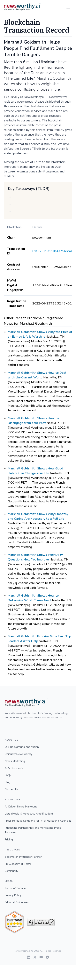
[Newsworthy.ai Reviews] (14, 922)
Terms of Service (15, 888)
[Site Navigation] (68, 7)
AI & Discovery (14, 768)
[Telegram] (47, 957)
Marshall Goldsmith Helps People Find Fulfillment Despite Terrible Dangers (38, 48)
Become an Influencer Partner (23, 857)
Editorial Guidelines (17, 902)
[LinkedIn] (28, 957)
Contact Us (12, 789)
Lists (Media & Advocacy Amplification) (29, 814)
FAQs (8, 775)
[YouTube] (41, 957)
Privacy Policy (13, 895)
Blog (7, 782)
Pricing (9, 839)
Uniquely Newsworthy (18, 754)
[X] (34, 957)
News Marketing (15, 761)
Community (11, 871)
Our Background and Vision (22, 747)
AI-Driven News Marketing (21, 806)
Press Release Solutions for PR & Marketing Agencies (38, 821)
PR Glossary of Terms (18, 864)
